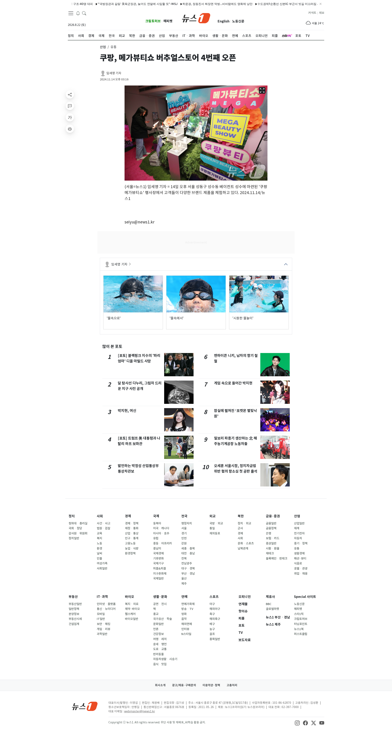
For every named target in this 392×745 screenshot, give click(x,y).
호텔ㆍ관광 (300, 568)
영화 (184, 614)
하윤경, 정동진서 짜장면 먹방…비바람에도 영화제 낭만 (201, 4)
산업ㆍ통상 (131, 533)
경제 (128, 516)
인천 (184, 538)
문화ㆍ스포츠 (246, 543)
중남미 (157, 548)
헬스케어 (130, 614)
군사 (240, 528)
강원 (184, 543)
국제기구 (158, 563)
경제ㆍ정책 (131, 523)
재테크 (270, 553)
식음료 (298, 563)
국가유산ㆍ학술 (162, 619)
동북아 (157, 523)
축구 (212, 614)
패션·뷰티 (300, 558)
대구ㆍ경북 (188, 568)
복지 (99, 538)
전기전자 (299, 533)
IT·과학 (102, 597)
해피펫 (168, 21)
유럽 (155, 538)
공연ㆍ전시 (160, 604)
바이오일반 (131, 619)
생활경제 (299, 553)
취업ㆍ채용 (300, 573)
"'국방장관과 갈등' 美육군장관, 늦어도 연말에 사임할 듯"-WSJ (121, 4)
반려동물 (158, 654)
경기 (184, 533)
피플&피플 (159, 568)
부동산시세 (75, 619)
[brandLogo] (196, 17)
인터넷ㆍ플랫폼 (106, 604)
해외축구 (214, 619)
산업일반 (299, 523)
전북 (184, 558)
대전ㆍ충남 (188, 553)
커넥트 (312, 13)
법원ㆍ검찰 (103, 528)
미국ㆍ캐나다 (161, 528)
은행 (268, 533)
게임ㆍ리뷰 (103, 629)
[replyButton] (70, 106)
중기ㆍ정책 (300, 543)
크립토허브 (153, 21)
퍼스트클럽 (300, 634)
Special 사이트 (305, 597)
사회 (100, 516)
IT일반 (101, 619)
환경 (99, 548)
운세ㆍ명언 (160, 644)
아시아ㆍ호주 (161, 533)
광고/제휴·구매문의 (184, 685)
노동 (99, 543)
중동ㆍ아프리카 (162, 543)
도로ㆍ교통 (160, 649)
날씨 (99, 553)
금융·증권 (273, 516)
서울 (184, 528)
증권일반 (271, 543)
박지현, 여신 (127, 410)
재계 (296, 528)
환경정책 (130, 553)
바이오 (129, 597)
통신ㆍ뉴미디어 (106, 609)
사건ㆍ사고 (103, 523)
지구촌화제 (159, 573)
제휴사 (270, 597)
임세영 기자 (113, 73)
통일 (212, 528)
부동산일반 (75, 604)
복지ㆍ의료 (131, 604)
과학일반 (102, 634)
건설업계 (74, 624)
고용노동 (130, 543)
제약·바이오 (132, 609)
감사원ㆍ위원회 (78, 533)
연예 (184, 597)
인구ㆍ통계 (131, 538)
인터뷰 (185, 629)
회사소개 (160, 685)
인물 (99, 558)
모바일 (101, 614)
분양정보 (74, 614)
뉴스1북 (299, 629)
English (223, 21)
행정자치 (186, 523)
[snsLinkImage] (297, 723)
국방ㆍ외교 (216, 523)
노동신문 (238, 21)
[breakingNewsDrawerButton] (78, 13)
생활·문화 (160, 597)
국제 (156, 516)
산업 (297, 516)
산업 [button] (103, 47)
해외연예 (186, 624)
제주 (184, 583)
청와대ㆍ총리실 (78, 523)
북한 (241, 516)
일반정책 (74, 609)
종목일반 (214, 639)
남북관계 (243, 548)
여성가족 (102, 563)
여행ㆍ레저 (160, 639)
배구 (212, 624)
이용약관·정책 (211, 685)
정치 (72, 516)
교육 (99, 533)
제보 (321, 13)
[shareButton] (70, 94)
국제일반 (158, 578)
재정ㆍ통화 (131, 528)
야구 (212, 604)
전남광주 (186, 563)
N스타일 (186, 634)
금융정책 (271, 528)
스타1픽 (299, 614)
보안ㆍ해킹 (103, 624)
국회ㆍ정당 (75, 528)
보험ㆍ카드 (272, 538)
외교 (212, 516)
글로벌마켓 (272, 609)
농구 (212, 629)
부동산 (73, 597)
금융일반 (271, 523)
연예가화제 (188, 604)
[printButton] (70, 129)
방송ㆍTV (187, 609)
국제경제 (158, 553)
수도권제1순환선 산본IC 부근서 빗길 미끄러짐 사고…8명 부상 (280, 4)
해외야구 (214, 609)
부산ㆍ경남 (188, 573)
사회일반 (102, 568)
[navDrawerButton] (71, 13)
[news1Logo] (85, 706)
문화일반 (158, 624)
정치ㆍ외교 (244, 523)
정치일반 (74, 538)
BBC (268, 604)
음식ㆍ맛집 (160, 664)
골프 (212, 634)
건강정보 (158, 634)
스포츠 (214, 597)
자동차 (298, 538)
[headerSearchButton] (84, 13)
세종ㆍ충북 (188, 548)
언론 (155, 629)
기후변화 (158, 558)
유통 (296, 548)
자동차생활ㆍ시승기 (165, 659)
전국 (184, 516)
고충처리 (232, 685)
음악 (184, 619)
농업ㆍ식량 (131, 548)
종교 (155, 614)
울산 (184, 578)
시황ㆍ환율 (272, 548)
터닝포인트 (300, 624)
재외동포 (214, 533)
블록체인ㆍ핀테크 (276, 558)
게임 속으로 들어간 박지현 (233, 383)
